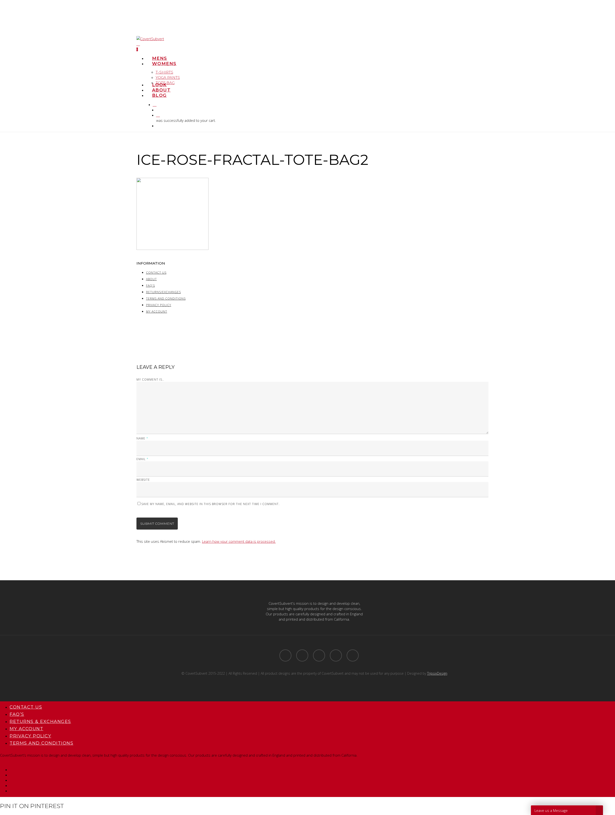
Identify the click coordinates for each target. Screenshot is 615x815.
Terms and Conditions (166, 298)
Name (142, 438)
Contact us (156, 272)
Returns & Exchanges (40, 721)
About (151, 279)
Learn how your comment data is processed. (239, 541)
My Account (156, 311)
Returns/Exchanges (163, 292)
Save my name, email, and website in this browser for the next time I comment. (210, 504)
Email (142, 459)
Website (143, 480)
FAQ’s (150, 285)
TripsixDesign (437, 673)
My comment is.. (150, 379)
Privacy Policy (158, 305)
